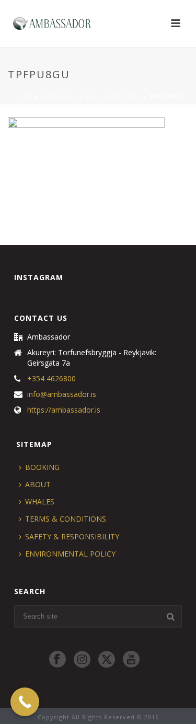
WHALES (39, 501)
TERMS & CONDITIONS (65, 519)
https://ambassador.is (63, 410)
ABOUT (38, 484)
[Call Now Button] (24, 701)
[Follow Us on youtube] (131, 660)
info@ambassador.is (61, 394)
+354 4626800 (51, 378)
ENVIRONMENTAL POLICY (70, 554)
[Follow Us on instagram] (82, 660)
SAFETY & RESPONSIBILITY (72, 536)
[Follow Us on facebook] (57, 660)
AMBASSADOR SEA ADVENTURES (90, 96)
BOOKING (42, 467)
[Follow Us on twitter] (106, 660)
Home (23, 96)
